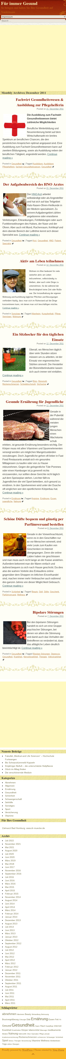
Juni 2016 (10, 880)
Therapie (43, 657)
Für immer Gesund (19, 3)
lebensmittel (34, 1030)
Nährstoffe (22, 1034)
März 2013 (10, 933)
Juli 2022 (9, 840)
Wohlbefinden (55, 1041)
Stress (11, 1041)
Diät (28, 1019)
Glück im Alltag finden (15, 769)
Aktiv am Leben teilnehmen (42, 261)
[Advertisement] (33, 58)
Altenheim (36, 314)
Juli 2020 (9, 854)
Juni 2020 (10, 857)
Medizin (5, 1034)
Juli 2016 (9, 877)
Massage (43, 1030)
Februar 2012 (11, 967)
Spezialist (6, 243)
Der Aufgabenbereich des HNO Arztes (33, 184)
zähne (9, 1044)
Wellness (21, 595)
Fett (57, 1019)
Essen (53, 498)
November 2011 (13, 976)
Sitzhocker (41, 384)
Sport (7, 809)
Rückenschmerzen (10, 384)
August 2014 (11, 900)
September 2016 (13, 873)
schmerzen (41, 1037)
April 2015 (10, 890)
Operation (35, 1034)
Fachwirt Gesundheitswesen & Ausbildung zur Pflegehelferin (40, 102)
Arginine (35, 498)
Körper (24, 1030)
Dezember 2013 (13, 920)
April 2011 (10, 1000)
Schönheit (16, 592)
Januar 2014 (11, 917)
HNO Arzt (37, 194)
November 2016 (13, 870)
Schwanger (51, 1037)
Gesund (6, 1025)
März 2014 (10, 910)
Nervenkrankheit (30, 657)
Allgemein (10, 786)
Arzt (35, 240)
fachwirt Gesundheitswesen (28, 167)
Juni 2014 (10, 903)
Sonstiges (16, 314)
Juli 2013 (9, 927)
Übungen (15, 1044)
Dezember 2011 (13, 973)
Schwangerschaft (13, 799)
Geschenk (54, 592)
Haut (42, 1026)
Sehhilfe (9, 802)
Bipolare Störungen (48, 612)
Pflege (57, 314)
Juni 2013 (10, 930)
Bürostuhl (42, 381)
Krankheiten (16, 1030)
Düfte (46, 592)
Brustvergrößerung (10, 1019)
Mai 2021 (9, 847)
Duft (41, 592)
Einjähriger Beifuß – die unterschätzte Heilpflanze (29, 766)
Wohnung (17, 316)
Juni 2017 (10, 867)
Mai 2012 (9, 957)
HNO (51, 240)
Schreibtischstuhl (28, 384)
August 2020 (11, 850)
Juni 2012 (10, 953)
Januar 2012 (11, 970)
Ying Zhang (58, 1049)
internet (57, 1026)
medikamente (54, 1030)
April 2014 (10, 907)
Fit (60, 1019)
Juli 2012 (9, 950)
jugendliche (7, 501)
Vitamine (9, 815)
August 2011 (11, 986)
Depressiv (55, 654)
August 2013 (11, 923)
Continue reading (29, 234)
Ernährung (16, 498)
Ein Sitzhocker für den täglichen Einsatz (38, 336)
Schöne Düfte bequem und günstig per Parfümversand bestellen (34, 521)
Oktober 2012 (11, 940)
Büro (35, 381)
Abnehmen (10, 782)
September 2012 (13, 943)
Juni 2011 (9, 993)
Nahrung (17, 501)
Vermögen (6, 316)
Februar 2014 (11, 913)
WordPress (27, 1049)
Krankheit (18, 657)
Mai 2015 (9, 887)
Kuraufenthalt (48, 314)
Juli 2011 (9, 990)
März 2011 (10, 1003)
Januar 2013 (11, 937)
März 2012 (10, 963)
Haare (37, 1026)
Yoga (4, 1044)
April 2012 (10, 960)
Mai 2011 (9, 996)
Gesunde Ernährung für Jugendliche (35, 401)
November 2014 (13, 897)
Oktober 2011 (11, 980)
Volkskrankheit (54, 657)
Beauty (35, 592)
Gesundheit (17, 164)
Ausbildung (38, 164)
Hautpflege (49, 1026)
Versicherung (11, 812)
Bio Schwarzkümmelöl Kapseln (20, 762)
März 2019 (10, 860)
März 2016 (10, 883)
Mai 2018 (9, 864)
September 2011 (13, 983)
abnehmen (9, 1014)
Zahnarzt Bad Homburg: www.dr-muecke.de (23, 828)
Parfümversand (9, 595)
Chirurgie (22, 1019)
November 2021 (13, 844)
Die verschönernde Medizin (18, 772)
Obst (29, 1034)
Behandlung (36, 1014)
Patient (58, 240)
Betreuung (45, 1014)
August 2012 (11, 947)
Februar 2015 (11, 893)
